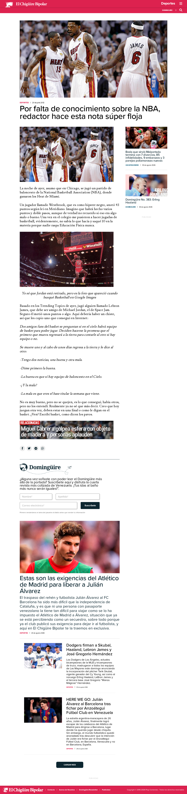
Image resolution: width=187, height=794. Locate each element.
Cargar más (70, 765)
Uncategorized (132, 165)
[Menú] (180, 3)
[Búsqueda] (180, 10)
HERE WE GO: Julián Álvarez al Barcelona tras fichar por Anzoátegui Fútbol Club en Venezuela (89, 706)
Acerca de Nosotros (67, 790)
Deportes (168, 3)
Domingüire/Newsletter (88, 790)
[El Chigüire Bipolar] (26, 4)
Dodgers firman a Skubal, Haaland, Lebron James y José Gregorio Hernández (89, 649)
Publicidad (106, 790)
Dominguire (167, 10)
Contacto (51, 790)
